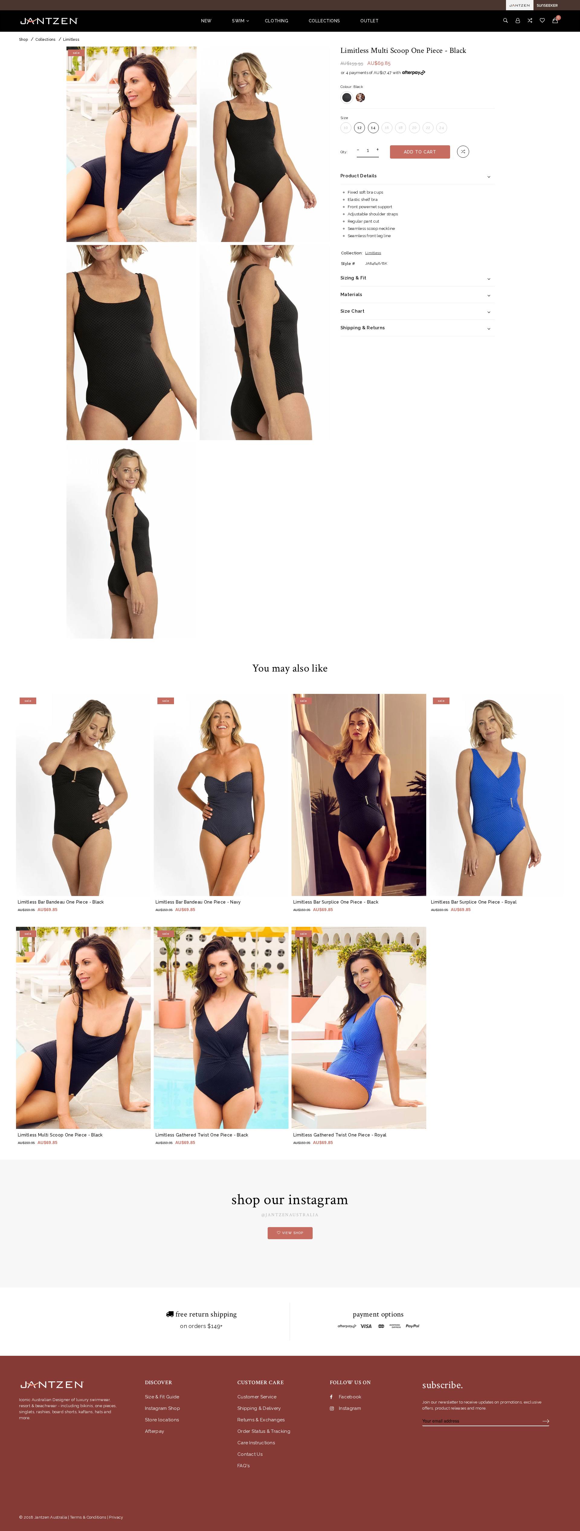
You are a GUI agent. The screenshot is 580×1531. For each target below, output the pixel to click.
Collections (45, 39)
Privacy (116, 1517)
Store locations (162, 1420)
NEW (206, 20)
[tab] (417, 176)
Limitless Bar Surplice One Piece (335, 902)
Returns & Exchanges (261, 1420)
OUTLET (369, 20)
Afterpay (154, 1431)
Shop (23, 39)
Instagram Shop (162, 1408)
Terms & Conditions (88, 1517)
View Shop (292, 1233)
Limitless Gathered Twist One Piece (202, 1135)
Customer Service (257, 1397)
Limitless (71, 39)
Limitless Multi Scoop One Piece (60, 1135)
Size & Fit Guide (162, 1397)
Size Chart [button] (352, 311)
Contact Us (250, 1454)
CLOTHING (276, 20)
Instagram (350, 1408)
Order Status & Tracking (263, 1431)
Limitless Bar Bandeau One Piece (61, 902)
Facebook (350, 1397)
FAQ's (243, 1466)
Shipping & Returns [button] (362, 327)
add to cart (420, 152)
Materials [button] (351, 294)
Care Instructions (256, 1443)
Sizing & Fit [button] (353, 278)
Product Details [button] (358, 176)
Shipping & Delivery (259, 1408)
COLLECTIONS (324, 20)
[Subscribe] (546, 1421)
